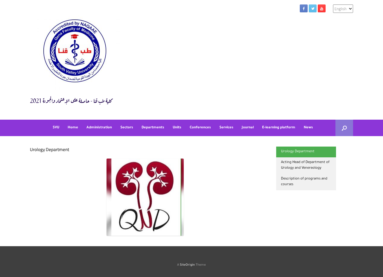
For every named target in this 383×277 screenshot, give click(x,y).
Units (177, 128)
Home (73, 128)
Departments (153, 128)
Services (226, 128)
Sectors (126, 128)
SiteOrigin (187, 265)
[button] (344, 128)
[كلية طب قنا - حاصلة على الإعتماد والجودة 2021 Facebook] (304, 8)
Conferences (200, 128)
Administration (99, 128)
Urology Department (297, 152)
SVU (56, 128)
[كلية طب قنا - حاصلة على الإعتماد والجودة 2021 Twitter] (313, 8)
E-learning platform (278, 128)
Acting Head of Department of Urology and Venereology (305, 166)
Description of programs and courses (304, 182)
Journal (248, 128)
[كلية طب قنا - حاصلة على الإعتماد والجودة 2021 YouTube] (322, 8)
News (308, 128)
